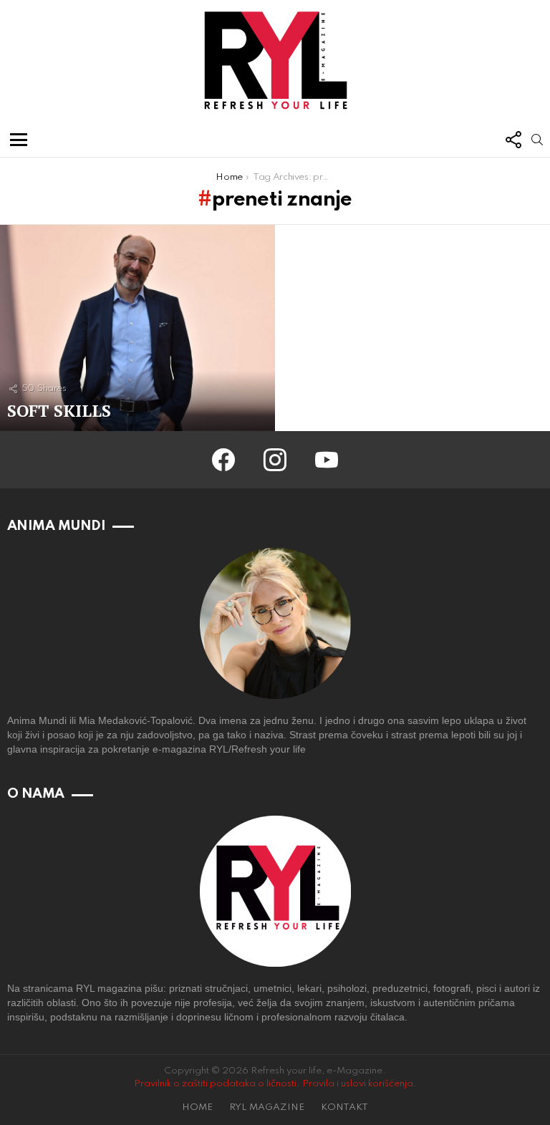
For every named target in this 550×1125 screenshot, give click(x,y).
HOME (197, 1107)
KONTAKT (344, 1107)
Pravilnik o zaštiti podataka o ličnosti (215, 1083)
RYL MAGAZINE (266, 1107)
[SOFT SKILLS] (137, 328)
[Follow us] (512, 140)
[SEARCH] (537, 139)
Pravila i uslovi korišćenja (357, 1083)
